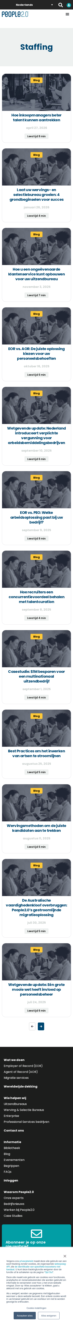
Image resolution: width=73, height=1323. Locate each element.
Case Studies (13, 1216)
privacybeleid (26, 1260)
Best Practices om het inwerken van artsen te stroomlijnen (36, 753)
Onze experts (14, 1198)
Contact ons (14, 1130)
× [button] (65, 1254)
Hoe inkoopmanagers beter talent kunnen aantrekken (36, 118)
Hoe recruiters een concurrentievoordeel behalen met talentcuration (36, 596)
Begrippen (11, 1166)
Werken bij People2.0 (19, 1210)
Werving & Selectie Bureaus (24, 1110)
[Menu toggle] (67, 14)
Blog (7, 1154)
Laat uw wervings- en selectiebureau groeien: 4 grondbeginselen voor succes (37, 194)
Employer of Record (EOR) (23, 1066)
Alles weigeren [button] (48, 1315)
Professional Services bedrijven (26, 1122)
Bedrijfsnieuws (14, 1204)
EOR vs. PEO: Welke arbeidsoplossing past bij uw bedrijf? (36, 517)
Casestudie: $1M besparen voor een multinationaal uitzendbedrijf (36, 676)
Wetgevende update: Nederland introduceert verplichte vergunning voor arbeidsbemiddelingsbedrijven (36, 435)
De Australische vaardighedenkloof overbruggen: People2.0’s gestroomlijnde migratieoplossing (36, 907)
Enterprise (11, 1116)
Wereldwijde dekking (20, 1086)
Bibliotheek (12, 1148)
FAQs (7, 1172)
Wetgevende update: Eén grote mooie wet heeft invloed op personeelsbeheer (36, 989)
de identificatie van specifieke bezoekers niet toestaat (33, 1268)
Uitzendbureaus (15, 1104)
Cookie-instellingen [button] (36, 1307)
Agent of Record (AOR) (21, 1072)
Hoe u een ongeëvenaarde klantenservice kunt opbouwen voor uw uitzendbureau (36, 274)
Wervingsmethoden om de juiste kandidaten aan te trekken (36, 828)
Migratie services (16, 1078)
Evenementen (14, 1160)
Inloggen (11, 1180)
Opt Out (49, 1272)
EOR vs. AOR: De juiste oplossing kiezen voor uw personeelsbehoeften (36, 353)
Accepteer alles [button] (25, 1315)
